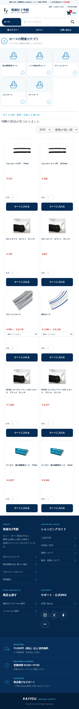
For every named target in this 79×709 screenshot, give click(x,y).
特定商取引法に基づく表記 (20, 564)
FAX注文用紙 (72, 7)
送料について (58, 553)
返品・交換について (58, 560)
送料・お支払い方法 (56, 7)
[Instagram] (45, 615)
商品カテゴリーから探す (20, 603)
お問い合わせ (65, 30)
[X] (54, 615)
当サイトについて (20, 557)
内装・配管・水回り (20, 115)
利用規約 (20, 579)
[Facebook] (63, 615)
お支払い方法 (58, 545)
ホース (36, 115)
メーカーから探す (20, 611)
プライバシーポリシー (20, 572)
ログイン (39, 30)
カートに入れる (22, 206)
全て (5, 115)
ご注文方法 (58, 538)
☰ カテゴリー (13, 30)
